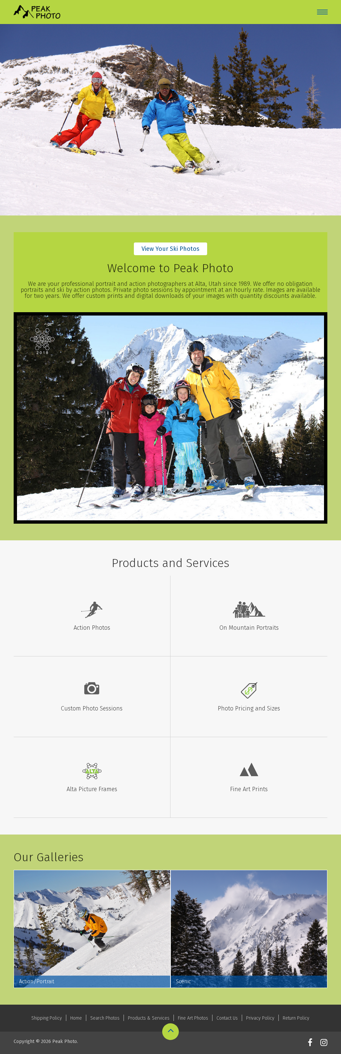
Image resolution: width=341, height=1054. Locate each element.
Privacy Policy (260, 1018)
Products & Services (149, 1018)
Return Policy (296, 1018)
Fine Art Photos (193, 1018)
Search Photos (105, 1018)
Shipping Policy (46, 1018)
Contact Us (227, 1018)
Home (76, 1018)
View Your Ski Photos (170, 248)
